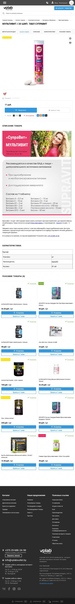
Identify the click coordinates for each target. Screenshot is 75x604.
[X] (46, 115)
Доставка (55, 519)
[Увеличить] (37, 63)
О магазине (56, 537)
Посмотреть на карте (46, 583)
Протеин (30, 516)
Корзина (57, 601)
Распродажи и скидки (34, 506)
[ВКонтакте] (38, 115)
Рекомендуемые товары (35, 509)
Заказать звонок (13, 556)
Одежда (5, 509)
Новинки (30, 500)
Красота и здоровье (8, 506)
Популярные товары (34, 503)
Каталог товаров (64, 8)
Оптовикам (55, 522)
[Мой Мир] (43, 115)
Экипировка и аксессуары (10, 512)
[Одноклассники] (40, 115)
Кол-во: (9, 115)
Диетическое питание (9, 503)
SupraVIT (59, 223)
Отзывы (55, 540)
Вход (56, 3)
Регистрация (63, 3)
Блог (53, 509)
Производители (57, 512)
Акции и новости (57, 506)
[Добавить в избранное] (70, 38)
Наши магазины (57, 500)
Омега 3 (29, 512)
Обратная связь (57, 543)
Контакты (55, 525)
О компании (56, 503)
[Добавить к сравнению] (70, 43)
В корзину (20, 313)
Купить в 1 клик (55, 110)
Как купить (55, 516)
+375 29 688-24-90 (53, 236)
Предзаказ (22, 110)
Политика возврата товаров (61, 534)
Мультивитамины (37, 223)
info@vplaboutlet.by (15, 560)
